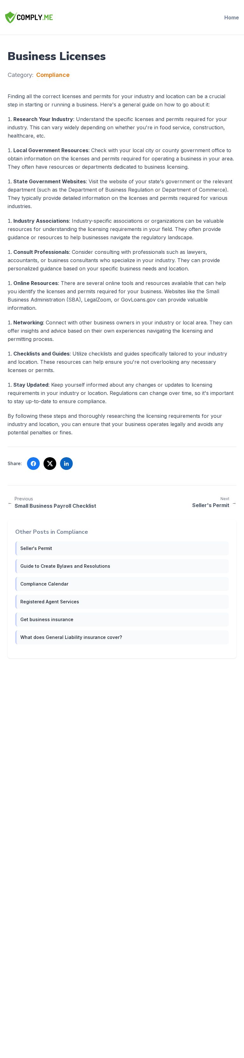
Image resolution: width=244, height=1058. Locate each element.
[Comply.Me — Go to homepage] (29, 17)
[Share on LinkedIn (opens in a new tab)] (66, 463)
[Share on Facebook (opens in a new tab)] (33, 463)
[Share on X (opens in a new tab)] (50, 463)
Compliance (53, 74)
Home (231, 17)
